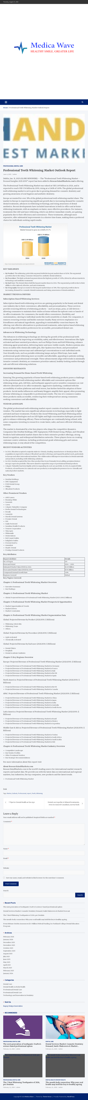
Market (9, 793)
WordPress (70, 1097)
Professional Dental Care (13, 166)
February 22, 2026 (51, 1049)
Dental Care (7, 984)
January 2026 (8, 939)
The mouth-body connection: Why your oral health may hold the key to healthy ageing (35, 919)
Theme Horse (47, 1097)
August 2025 (7, 954)
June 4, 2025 (7, 174)
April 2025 (7, 965)
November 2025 (9, 945)
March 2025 (7, 968)
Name (6, 849)
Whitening (39, 793)
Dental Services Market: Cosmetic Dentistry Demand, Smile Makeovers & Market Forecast (36, 911)
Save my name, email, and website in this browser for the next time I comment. (35, 878)
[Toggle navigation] (6, 102)
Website (6, 868)
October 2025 (8, 948)
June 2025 (6, 959)
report (29, 793)
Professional (22, 793)
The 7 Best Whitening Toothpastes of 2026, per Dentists (23, 915)
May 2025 (6, 962)
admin (15, 174)
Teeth (34, 793)
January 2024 (8, 973)
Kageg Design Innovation (13, 1006)
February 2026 (8, 937)
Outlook (14, 793)
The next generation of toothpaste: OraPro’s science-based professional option (32, 907)
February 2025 (8, 971)
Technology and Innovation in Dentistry (18, 995)
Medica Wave (14, 91)
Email (6, 858)
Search (5, 891)
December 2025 (9, 942)
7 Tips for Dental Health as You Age (22, 802)
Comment (7, 822)
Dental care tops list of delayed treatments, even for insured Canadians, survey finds (63, 803)
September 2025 (9, 951)
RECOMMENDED (11, 1013)
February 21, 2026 (51, 1087)
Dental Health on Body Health (14, 987)
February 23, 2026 (9, 1049)
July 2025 (6, 956)
